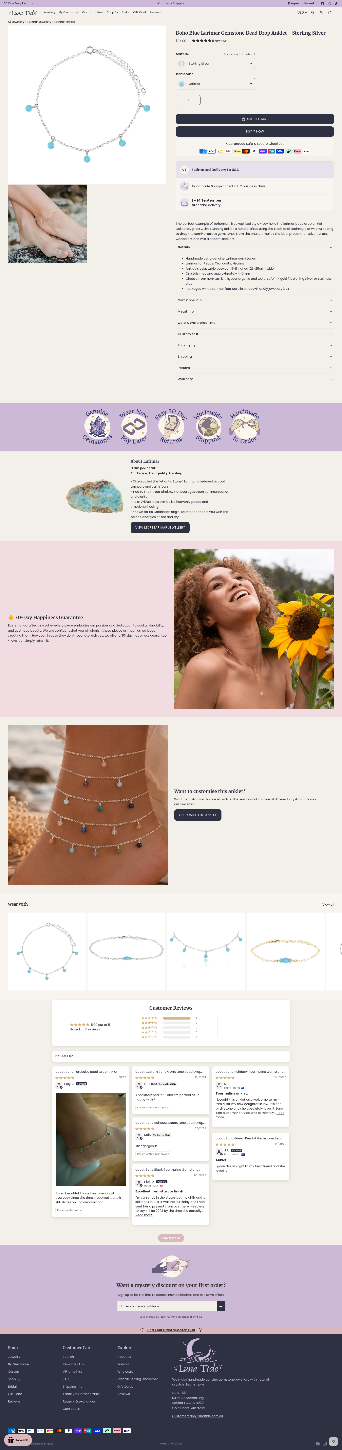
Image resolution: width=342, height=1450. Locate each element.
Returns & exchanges (79, 1401)
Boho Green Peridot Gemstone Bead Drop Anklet (249, 1140)
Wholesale (125, 1371)
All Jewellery (16, 22)
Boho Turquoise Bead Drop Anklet (92, 1071)
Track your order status (81, 1394)
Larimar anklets (64, 22)
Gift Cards (125, 1386)
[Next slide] (329, 951)
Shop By (14, 1379)
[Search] (312, 12)
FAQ (66, 1379)
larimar (288, 223)
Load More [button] (171, 1238)
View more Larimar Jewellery (160, 527)
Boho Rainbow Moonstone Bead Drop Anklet (169, 1124)
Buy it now (255, 131)
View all (328, 904)
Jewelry (14, 1356)
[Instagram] (329, 3)
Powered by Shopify (41, 1443)
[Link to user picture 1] (90, 1140)
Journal (123, 1364)
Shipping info (73, 1386)
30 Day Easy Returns (18, 3)
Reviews (14, 1401)
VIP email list (72, 1371)
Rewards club (73, 1364)
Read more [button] (144, 1215)
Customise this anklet (198, 815)
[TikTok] (336, 3)
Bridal (12, 1386)
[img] (64, 1078)
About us (124, 1356)
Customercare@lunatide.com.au (197, 1416)
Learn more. (195, 1384)
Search (68, 1356)
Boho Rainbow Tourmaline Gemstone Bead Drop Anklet (249, 1073)
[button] (202, 41)
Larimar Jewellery (40, 22)
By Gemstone (18, 1364)
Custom (14, 1371)
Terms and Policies (171, 1443)
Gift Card (15, 1394)
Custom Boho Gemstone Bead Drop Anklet (168, 1073)
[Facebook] (323, 3)
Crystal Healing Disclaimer (137, 1379)
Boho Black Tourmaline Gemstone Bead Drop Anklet (167, 1171)
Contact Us (71, 1408)
